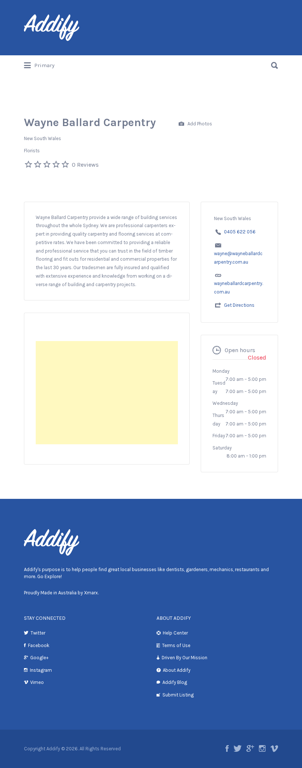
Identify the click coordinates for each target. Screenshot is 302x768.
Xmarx (91, 592)
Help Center (175, 633)
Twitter (38, 633)
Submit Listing (178, 695)
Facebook (38, 645)
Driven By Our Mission (184, 657)
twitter (237, 748)
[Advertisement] (107, 392)
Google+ (39, 657)
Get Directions (239, 305)
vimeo (274, 748)
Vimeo (37, 682)
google (250, 748)
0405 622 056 (240, 231)
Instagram (41, 670)
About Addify (176, 670)
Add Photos (199, 123)
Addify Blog (174, 682)
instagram (262, 748)
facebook (227, 748)
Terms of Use (176, 645)
